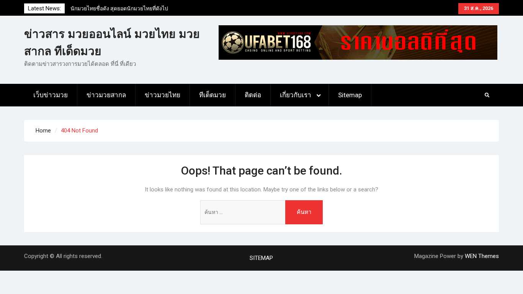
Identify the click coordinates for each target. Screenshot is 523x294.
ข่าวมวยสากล (106, 95)
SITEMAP (261, 258)
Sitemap (350, 95)
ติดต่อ (253, 95)
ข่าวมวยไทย (162, 95)
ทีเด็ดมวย (212, 95)
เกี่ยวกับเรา (295, 95)
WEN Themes (482, 256)
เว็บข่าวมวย (50, 95)
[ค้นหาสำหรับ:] (261, 212)
